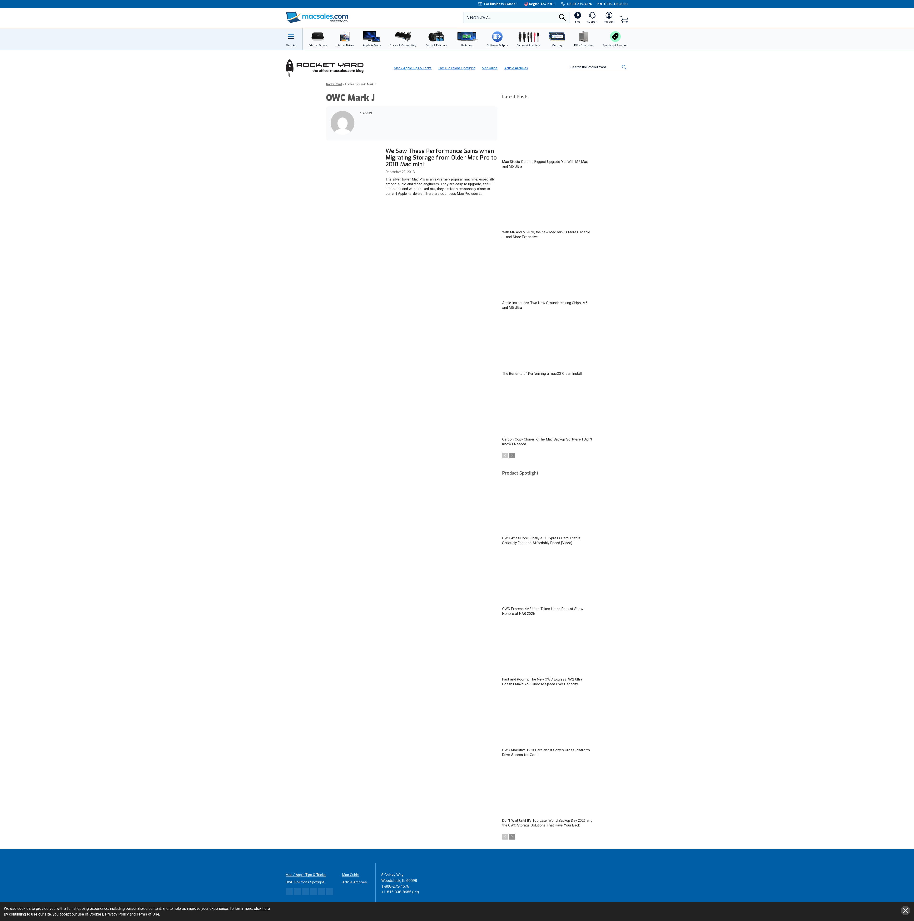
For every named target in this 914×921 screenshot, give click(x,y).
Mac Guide (489, 68)
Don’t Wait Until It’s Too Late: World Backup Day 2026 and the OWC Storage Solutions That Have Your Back (547, 822)
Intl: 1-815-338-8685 (612, 4)
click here (262, 908)
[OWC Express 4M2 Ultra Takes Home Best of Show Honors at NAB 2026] (547, 578)
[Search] (562, 19)
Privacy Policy (117, 914)
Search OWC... (478, 17)
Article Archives (516, 68)
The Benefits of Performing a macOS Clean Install (542, 373)
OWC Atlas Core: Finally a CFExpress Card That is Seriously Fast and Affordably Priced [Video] (541, 540)
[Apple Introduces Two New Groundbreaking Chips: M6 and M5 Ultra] (547, 272)
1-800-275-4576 (579, 4)
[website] (361, 132)
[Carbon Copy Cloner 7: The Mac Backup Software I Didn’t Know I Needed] (547, 408)
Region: (540, 4)
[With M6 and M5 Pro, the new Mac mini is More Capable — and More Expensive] (547, 201)
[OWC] (317, 17)
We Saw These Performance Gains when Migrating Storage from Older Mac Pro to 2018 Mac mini (441, 157)
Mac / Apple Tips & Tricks (413, 68)
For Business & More (499, 4)
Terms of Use (148, 914)
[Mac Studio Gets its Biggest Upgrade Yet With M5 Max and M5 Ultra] (547, 130)
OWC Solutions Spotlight (456, 68)
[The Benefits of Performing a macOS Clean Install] (547, 342)
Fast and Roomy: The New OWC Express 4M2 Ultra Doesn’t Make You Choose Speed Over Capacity (542, 681)
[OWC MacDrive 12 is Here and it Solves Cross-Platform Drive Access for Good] (547, 719)
